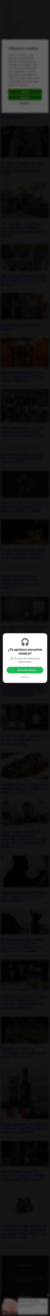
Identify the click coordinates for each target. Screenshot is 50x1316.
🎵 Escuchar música (25, 670)
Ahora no (25, 677)
